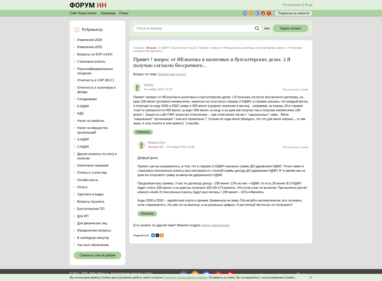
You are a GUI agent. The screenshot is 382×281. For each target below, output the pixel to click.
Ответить (143, 132)
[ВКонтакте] (153, 235)
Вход (308, 5)
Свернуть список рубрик (97, 255)
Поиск (123, 13)
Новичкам (108, 13)
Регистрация (292, 5)
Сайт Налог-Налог (83, 13)
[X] (157, 235)
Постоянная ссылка (295, 89)
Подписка (293, 13)
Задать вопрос (290, 28)
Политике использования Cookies (185, 277)
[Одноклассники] (162, 235)
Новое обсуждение (215, 225)
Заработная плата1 (171, 74)
